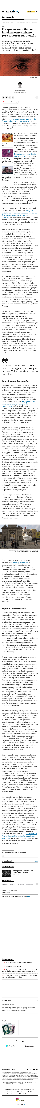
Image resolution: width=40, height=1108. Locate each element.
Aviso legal (23, 1089)
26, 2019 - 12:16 (20, 92)
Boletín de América (8, 1004)
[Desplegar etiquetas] (37, 884)
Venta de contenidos (15, 1089)
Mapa (19, 1091)
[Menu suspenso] (3, 11)
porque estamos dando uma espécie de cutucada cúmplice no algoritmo (19, 120)
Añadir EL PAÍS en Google (11, 102)
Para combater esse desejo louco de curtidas (25, 155)
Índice (23, 1093)
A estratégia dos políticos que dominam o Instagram (7, 178)
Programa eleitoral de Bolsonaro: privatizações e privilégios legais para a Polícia (20, 976)
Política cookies (30, 1089)
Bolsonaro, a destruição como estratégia (19, 962)
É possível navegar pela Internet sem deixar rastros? (7, 161)
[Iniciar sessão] (36, 11)
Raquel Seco (20, 90)
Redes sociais (29, 884)
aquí (28, 896)
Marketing (12, 884)
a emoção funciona (20, 562)
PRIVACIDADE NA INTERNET (23, 22)
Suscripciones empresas (13, 1093)
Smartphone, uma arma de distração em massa (22, 871)
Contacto (7, 1089)
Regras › (36, 861)
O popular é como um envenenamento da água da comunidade (19, 403)
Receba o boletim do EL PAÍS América (15, 852)
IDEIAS (3, 27)
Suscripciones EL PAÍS (26, 1091)
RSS (20, 1093)
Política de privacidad (12, 1091)
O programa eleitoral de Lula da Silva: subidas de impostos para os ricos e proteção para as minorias (19, 970)
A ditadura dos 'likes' (7, 144)
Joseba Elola (16, 875)
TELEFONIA (13, 22)
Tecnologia (8, 17)
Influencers (5, 884)
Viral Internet (20, 884)
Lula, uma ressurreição (13, 966)
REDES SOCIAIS (5, 22)
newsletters (6, 1000)
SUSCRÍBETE (31, 11)
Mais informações (6, 892)
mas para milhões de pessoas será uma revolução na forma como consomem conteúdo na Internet (19, 214)
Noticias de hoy (29, 1093)
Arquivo (4, 1021)
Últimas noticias (7, 959)
